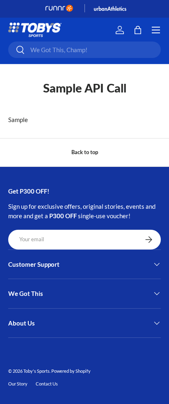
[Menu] (156, 30)
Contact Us (47, 383)
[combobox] (84, 50)
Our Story (17, 383)
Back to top (84, 152)
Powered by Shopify (71, 371)
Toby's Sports (36, 371)
